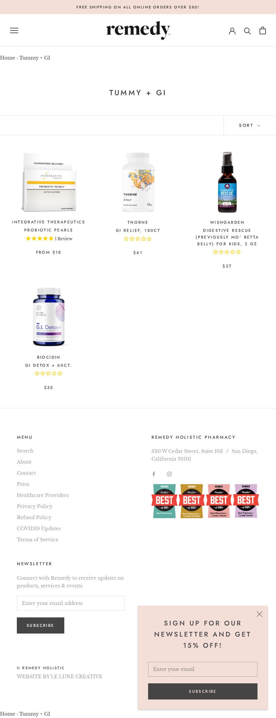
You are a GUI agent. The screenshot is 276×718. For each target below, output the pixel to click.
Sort (247, 125)
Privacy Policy (35, 506)
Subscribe (203, 691)
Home (7, 58)
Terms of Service (37, 540)
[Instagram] (169, 473)
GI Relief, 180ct (138, 230)
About (24, 462)
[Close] (259, 614)
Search (25, 451)
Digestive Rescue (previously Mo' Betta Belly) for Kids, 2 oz (227, 237)
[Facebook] (153, 473)
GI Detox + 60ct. (48, 365)
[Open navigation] (14, 30)
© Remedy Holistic (41, 668)
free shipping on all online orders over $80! (138, 7)
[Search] (247, 30)
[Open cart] (263, 30)
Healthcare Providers (43, 495)
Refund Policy (34, 517)
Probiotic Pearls (48, 230)
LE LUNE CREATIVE (76, 677)
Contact (26, 473)
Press (23, 484)
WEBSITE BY (33, 677)
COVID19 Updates (39, 529)
